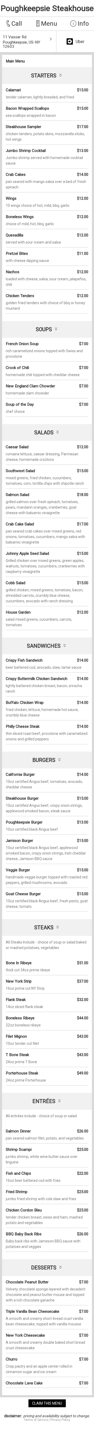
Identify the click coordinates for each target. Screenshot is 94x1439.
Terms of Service (36, 1420)
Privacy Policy (60, 1420)
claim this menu (47, 1403)
